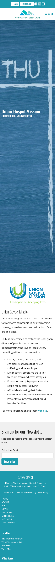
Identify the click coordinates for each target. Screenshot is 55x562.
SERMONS (6, 512)
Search (15, 3)
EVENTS (5, 505)
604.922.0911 (27, 3)
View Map (6, 548)
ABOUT (5, 502)
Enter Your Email (9, 450)
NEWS (4, 508)
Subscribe (10, 461)
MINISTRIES (7, 515)
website (42, 410)
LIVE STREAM (8, 522)
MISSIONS (6, 519)
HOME (4, 498)
